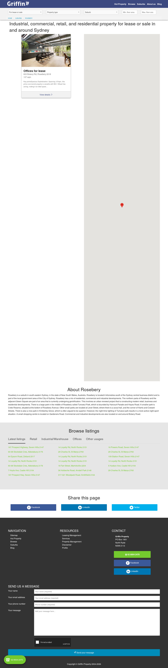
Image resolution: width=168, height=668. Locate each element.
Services (66, 538)
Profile (65, 547)
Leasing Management (71, 535)
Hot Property (120, 4)
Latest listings (16, 439)
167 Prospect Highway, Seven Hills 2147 (26, 447)
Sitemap (14, 535)
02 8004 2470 (133, 554)
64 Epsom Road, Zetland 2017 (21, 456)
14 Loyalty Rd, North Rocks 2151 (72, 447)
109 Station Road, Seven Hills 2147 (123, 456)
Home (10, 18)
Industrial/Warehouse (54, 439)
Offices (77, 439)
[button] (122, 205)
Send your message (85, 652)
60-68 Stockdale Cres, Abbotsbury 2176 (25, 451)
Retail (33, 439)
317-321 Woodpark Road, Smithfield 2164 (76, 474)
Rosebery (28, 18)
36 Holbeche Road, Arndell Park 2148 (74, 470)
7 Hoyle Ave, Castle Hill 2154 (21, 470)
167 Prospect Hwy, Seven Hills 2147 (24, 474)
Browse (131, 4)
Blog (159, 4)
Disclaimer (66, 544)
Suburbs (141, 4)
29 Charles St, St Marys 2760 (71, 451)
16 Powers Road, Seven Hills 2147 (123, 447)
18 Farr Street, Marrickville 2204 (72, 465)
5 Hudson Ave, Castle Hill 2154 (122, 465)
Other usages (94, 439)
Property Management (71, 541)
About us (151, 4)
